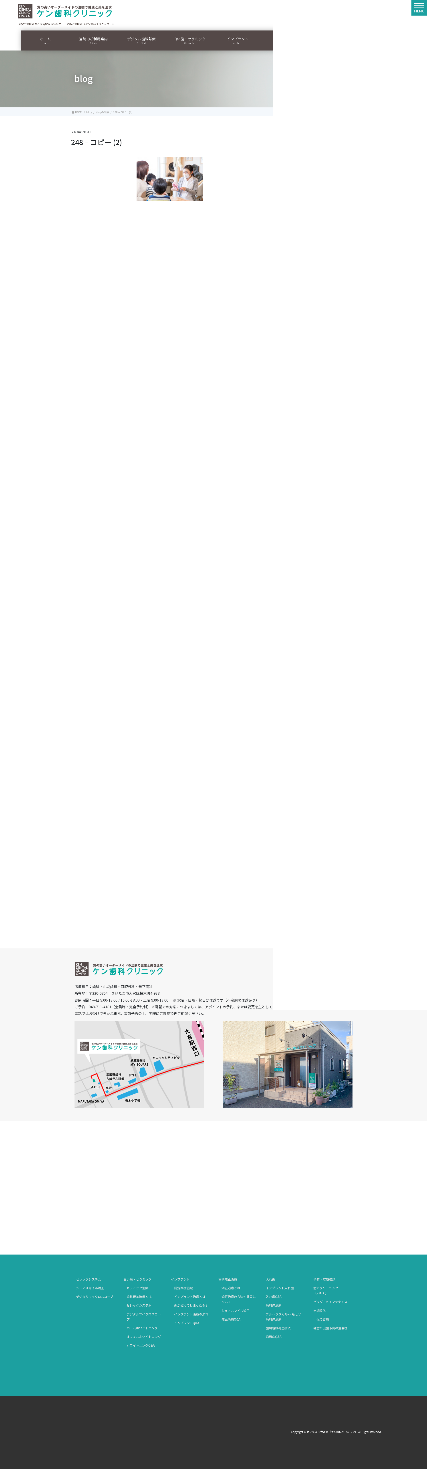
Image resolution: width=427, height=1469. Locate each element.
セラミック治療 (137, 1288)
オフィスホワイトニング (144, 1336)
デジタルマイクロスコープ (94, 1296)
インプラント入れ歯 (280, 1288)
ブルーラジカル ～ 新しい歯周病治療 (283, 1316)
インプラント (180, 1279)
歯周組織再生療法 (278, 1328)
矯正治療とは (231, 1288)
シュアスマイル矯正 (90, 1288)
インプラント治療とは (189, 1296)
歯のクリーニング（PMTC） (325, 1290)
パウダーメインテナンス (330, 1301)
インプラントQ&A (186, 1323)
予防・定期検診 (324, 1279)
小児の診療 (321, 1319)
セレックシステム (88, 1279)
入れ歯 (270, 1279)
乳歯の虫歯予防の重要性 (330, 1328)
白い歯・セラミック (137, 1279)
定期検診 (319, 1310)
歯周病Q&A (274, 1336)
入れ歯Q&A (274, 1296)
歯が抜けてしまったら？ (191, 1305)
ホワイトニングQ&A (141, 1345)
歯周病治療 (273, 1305)
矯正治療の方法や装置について (239, 1299)
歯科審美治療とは (139, 1296)
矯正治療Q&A (231, 1319)
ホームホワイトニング (142, 1328)
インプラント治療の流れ (191, 1314)
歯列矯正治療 (227, 1279)
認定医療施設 (183, 1288)
